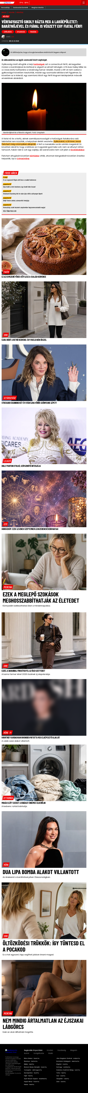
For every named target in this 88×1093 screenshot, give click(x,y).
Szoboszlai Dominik (20, 7)
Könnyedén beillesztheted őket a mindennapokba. (26, 605)
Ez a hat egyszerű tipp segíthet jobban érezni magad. (28, 954)
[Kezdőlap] (7, 3)
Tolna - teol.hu (61, 1073)
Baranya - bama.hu (30, 1061)
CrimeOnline (23, 158)
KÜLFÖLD (20, 12)
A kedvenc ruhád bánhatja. (14, 806)
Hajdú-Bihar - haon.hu (31, 1081)
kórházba (34, 155)
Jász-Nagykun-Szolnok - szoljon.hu (68, 1058)
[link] (6, 272)
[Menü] (83, 2)
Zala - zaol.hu (61, 1081)
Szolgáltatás (39, 1053)
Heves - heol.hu (29, 1084)
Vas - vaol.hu (60, 1076)
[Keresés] (78, 2)
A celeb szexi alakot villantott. (16, 741)
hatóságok (39, 64)
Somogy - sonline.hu (63, 1067)
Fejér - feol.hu (28, 1076)
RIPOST (4, 12)
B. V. (13, 37)
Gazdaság (61, 1050)
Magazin (73, 1050)
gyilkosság (21, 32)
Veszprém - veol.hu (62, 1079)
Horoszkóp (5, 7)
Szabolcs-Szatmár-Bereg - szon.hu (68, 1070)
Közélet (50, 1050)
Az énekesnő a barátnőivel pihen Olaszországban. (26, 877)
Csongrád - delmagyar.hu (33, 1070)
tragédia (33, 32)
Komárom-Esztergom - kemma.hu (67, 1061)
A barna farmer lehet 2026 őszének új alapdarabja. (26, 674)
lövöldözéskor (77, 149)
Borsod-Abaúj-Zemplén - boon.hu (35, 1067)
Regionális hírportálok (33, 1050)
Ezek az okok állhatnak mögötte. (18, 1032)
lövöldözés (8, 32)
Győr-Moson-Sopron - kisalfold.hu (35, 1079)
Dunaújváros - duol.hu (31, 1073)
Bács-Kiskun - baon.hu (31, 1058)
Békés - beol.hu (29, 1064)
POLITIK (11, 12)
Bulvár (26, 1053)
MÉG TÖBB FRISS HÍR (9, 211)
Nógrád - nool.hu (62, 1064)
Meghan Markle (38, 7)
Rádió (50, 1053)
